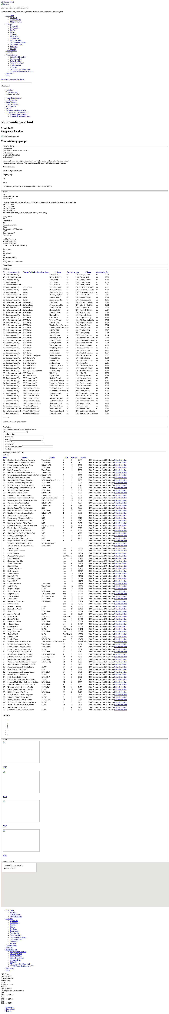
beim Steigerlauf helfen (18, 114)
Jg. (77, 272)
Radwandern (14, 36)
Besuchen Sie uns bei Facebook (12, 79)
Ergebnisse (9, 73)
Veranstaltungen (11, 55)
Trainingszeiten (11, 51)
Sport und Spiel (15, 40)
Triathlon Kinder (16, 45)
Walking (13, 49)
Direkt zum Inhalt (7, 2)
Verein (52, 457)
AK (66, 457)
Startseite (9, 90)
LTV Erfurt (10, 16)
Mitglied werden (16, 22)
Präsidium (13, 18)
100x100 (13, 67)
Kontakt (8, 1011)
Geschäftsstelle (15, 20)
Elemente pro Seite (10, 452)
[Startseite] (5, 4)
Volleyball (13, 47)
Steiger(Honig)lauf (17, 63)
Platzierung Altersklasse (13, 446)
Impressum (9, 1007)
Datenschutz (10, 1009)
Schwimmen (14, 38)
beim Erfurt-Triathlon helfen (20, 117)
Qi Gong (13, 34)
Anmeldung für (14, 272)
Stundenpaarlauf (16, 59)
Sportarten (9, 24)
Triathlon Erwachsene (18, 42)
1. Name (58, 272)
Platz (5, 457)
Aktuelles (9, 53)
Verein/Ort (27, 272)
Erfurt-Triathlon (15, 61)
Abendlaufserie (15, 65)
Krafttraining (14, 28)
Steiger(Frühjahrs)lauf (18, 57)
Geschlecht (71, 272)
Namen (7, 439)
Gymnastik (14, 26)
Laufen (12, 30)
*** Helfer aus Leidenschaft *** (22, 71)
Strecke (7, 449)
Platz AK (74, 457)
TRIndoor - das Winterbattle (20, 69)
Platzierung (9, 437)
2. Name (88, 272)
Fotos (8, 76)
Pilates (12, 32)
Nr (4, 272)
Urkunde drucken (120, 460)
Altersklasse (9, 444)
